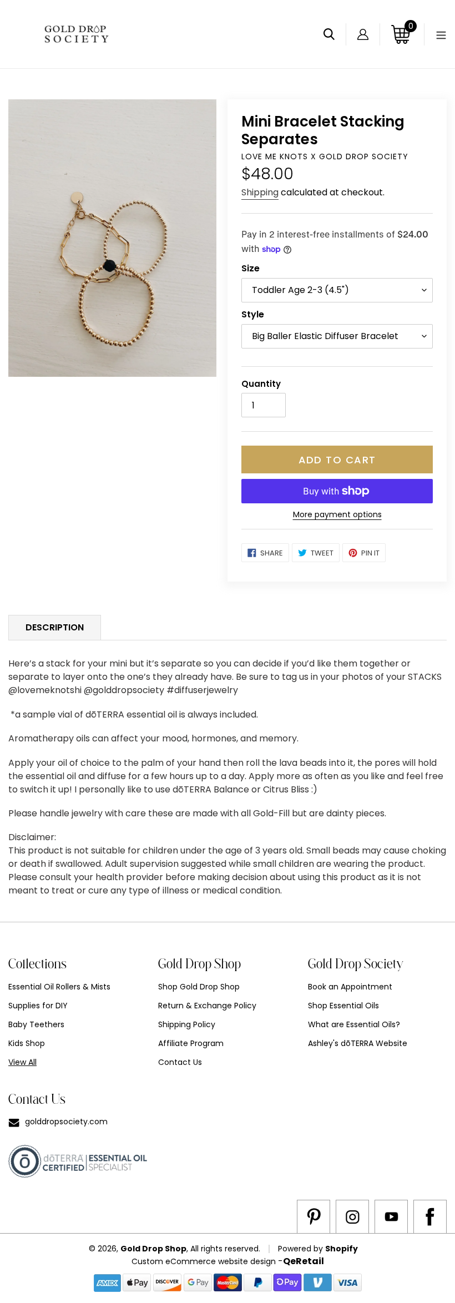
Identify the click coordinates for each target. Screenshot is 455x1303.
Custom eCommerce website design (204, 1261)
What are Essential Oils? (354, 1024)
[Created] (313, 1216)
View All (22, 1062)
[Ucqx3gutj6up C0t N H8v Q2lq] (391, 1216)
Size (250, 268)
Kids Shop (26, 1043)
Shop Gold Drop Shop (199, 986)
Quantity (261, 384)
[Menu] (435, 34)
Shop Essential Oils (343, 1005)
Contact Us (180, 1062)
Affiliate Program (191, 1043)
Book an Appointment (350, 986)
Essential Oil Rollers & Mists (59, 986)
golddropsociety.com (66, 1121)
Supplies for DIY (38, 1005)
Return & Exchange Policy (207, 1005)
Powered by (301, 1248)
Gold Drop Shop (153, 1248)
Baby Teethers (36, 1024)
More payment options (337, 514)
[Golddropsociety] (352, 1216)
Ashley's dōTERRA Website (357, 1043)
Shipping (260, 192)
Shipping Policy (186, 1024)
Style (252, 314)
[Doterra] (430, 1216)
